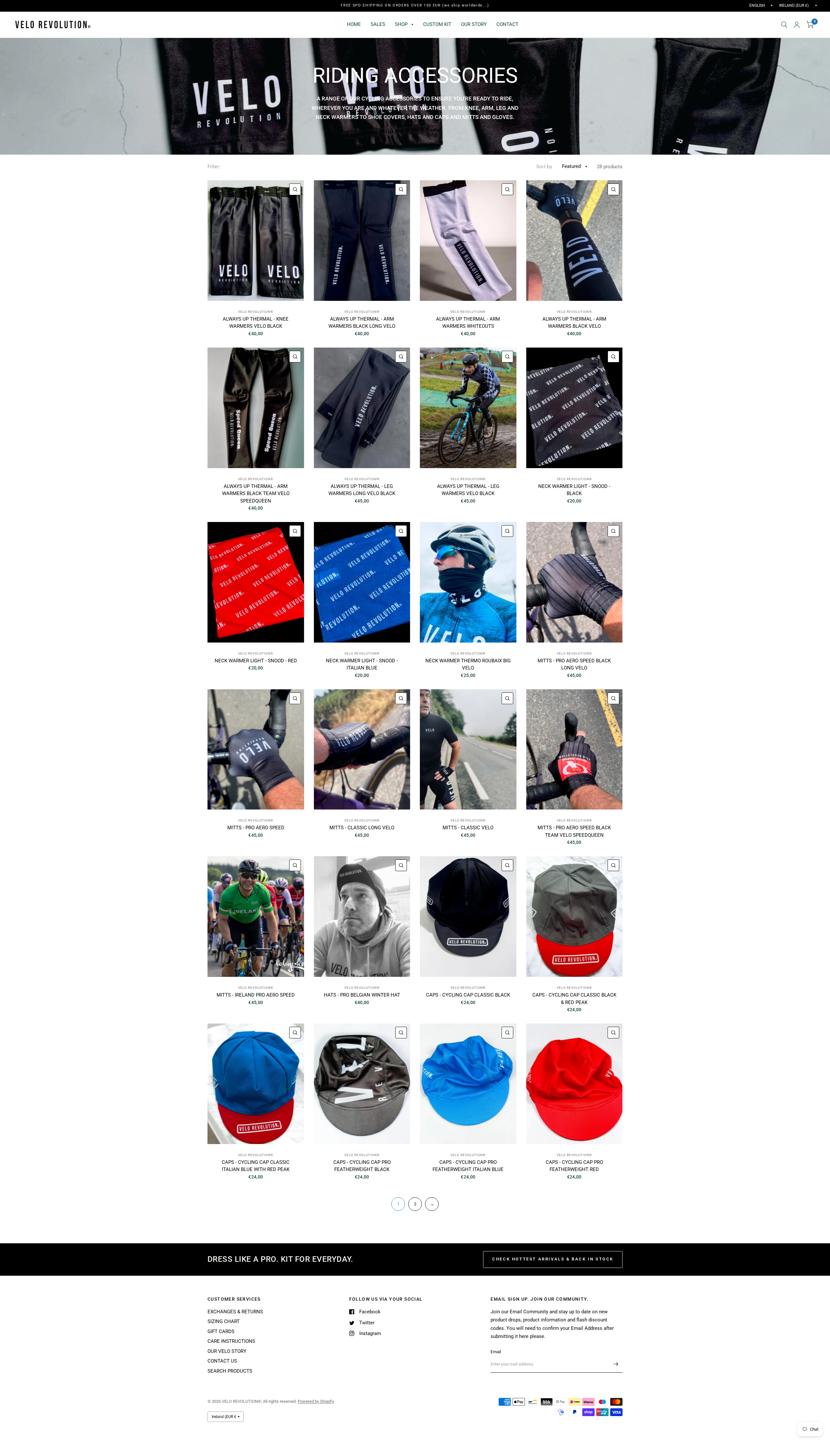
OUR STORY (474, 24)
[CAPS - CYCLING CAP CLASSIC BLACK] (468, 916)
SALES (378, 24)
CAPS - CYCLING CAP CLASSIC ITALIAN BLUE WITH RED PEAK (256, 1166)
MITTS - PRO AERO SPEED (255, 828)
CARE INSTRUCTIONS (231, 1341)
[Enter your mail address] (616, 1364)
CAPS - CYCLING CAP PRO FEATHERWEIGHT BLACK (362, 1166)
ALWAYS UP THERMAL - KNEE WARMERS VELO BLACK (256, 322)
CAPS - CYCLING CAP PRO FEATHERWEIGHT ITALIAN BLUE (468, 1166)
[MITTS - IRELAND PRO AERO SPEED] (256, 916)
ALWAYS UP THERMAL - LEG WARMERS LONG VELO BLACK (361, 490)
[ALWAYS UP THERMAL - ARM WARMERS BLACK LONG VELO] (362, 240)
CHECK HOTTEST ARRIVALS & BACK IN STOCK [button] (552, 1259)
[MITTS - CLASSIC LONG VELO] (362, 749)
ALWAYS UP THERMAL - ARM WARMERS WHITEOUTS (468, 322)
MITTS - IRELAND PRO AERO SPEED (256, 995)
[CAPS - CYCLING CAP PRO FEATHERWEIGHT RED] (574, 1083)
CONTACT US (222, 1361)
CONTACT (507, 24)
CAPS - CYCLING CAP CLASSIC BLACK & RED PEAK (574, 998)
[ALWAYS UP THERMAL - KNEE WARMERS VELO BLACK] (256, 240)
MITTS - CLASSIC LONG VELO (361, 828)
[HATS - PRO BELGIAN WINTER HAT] (362, 916)
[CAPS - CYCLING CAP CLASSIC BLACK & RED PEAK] (574, 916)
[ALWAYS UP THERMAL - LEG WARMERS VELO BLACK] (468, 408)
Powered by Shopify (316, 1401)
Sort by (544, 167)
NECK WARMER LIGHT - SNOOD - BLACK (574, 490)
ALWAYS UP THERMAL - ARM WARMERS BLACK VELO (574, 322)
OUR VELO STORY (227, 1351)
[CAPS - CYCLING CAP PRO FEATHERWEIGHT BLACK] (362, 1083)
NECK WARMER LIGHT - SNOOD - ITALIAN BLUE (362, 664)
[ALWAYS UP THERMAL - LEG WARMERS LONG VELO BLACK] (362, 408)
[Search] (784, 25)
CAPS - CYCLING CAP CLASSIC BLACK (468, 995)
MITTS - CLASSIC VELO (468, 828)
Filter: (214, 167)
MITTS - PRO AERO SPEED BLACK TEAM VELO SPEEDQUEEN (574, 831)
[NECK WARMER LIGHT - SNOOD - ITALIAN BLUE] (362, 582)
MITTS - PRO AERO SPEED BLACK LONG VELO (574, 664)
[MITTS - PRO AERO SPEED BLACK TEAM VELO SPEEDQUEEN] (574, 749)
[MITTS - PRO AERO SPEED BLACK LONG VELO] (574, 582)
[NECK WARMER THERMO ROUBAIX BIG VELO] (468, 582)
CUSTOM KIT (437, 24)
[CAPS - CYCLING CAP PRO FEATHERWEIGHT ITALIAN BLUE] (468, 1083)
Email (496, 1351)
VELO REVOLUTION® (255, 311)
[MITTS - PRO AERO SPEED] (256, 749)
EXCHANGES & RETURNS (235, 1312)
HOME (354, 24)
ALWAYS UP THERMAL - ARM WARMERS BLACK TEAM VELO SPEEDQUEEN (256, 493)
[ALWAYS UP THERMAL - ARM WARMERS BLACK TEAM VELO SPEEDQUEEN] (256, 408)
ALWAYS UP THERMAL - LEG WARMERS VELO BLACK (468, 490)
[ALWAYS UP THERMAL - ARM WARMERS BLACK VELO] (574, 240)
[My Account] (796, 25)
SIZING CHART (224, 1321)
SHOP (401, 24)
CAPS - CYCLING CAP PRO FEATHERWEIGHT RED (574, 1166)
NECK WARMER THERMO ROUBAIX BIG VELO (468, 664)
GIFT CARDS (221, 1331)
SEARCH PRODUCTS (230, 1371)
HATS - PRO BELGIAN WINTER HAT (362, 995)
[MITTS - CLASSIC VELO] (468, 749)
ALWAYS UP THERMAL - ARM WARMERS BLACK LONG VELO (361, 322)
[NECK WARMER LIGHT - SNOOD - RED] (256, 582)
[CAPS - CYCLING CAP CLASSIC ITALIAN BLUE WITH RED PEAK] (256, 1083)
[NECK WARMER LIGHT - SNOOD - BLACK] (574, 408)
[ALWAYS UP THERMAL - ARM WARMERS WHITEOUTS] (468, 240)
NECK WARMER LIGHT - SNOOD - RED (256, 661)
